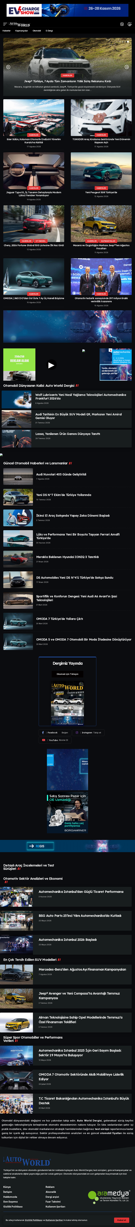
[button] (121, 1220)
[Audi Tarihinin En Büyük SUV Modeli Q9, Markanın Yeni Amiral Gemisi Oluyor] (16, 419)
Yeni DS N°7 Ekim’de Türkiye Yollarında (63, 495)
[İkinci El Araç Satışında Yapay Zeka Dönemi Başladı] (18, 518)
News (67, 75)
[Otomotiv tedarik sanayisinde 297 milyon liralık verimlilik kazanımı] (101, 276)
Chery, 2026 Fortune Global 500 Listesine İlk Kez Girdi (34, 245)
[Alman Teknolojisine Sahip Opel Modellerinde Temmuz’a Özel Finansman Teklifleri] (16, 1022)
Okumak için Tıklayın (67, 674)
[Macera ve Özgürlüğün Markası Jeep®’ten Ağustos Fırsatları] (101, 223)
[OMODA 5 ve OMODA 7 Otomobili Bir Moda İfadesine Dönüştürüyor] (18, 641)
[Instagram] (88, 732)
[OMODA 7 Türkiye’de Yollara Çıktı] (18, 621)
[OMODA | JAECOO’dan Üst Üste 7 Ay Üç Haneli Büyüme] (33, 276)
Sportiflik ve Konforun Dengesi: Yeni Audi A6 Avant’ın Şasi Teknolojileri (76, 598)
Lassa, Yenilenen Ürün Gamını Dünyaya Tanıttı (67, 434)
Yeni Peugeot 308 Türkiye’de (101, 192)
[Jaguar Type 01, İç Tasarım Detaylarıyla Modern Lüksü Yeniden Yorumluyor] (33, 170)
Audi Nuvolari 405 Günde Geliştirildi (61, 474)
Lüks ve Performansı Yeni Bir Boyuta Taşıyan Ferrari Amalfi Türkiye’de (78, 536)
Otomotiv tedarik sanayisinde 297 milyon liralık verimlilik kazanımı (101, 300)
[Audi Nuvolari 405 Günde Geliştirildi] (18, 476)
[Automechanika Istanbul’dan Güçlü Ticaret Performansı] (16, 897)
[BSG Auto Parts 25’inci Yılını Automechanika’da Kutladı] (16, 921)
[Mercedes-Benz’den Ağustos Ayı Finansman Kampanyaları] (16, 974)
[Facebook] (55, 732)
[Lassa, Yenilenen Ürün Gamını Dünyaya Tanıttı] (16, 438)
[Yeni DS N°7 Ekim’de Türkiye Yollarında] (18, 497)
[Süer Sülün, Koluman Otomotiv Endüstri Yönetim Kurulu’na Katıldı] (33, 117)
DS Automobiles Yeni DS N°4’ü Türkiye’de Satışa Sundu (74, 578)
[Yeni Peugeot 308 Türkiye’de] (101, 170)
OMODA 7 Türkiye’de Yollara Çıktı (59, 619)
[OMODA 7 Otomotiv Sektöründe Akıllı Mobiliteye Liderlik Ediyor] (16, 1080)
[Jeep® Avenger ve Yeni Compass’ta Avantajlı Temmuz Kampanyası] (16, 998)
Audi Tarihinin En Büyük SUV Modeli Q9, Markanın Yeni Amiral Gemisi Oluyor (78, 416)
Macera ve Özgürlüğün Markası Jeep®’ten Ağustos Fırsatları (101, 247)
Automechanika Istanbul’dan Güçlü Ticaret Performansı (81, 892)
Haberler (34, 135)
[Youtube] (55, 740)
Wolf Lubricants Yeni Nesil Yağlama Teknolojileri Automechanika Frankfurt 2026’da (80, 397)
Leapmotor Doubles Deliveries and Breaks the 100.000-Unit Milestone (67, 81)
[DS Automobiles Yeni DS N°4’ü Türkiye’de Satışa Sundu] (18, 579)
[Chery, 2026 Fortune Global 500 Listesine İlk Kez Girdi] (33, 223)
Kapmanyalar (108, 241)
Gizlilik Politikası (33, 1220)
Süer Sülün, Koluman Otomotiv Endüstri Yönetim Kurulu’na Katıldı (34, 141)
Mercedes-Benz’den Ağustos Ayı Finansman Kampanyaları (82, 969)
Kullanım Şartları (54, 1220)
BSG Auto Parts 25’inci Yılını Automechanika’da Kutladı (80, 916)
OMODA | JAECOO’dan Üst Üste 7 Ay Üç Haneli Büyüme (33, 298)
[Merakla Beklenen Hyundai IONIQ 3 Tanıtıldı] (18, 559)
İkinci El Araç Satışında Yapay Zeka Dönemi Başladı (72, 515)
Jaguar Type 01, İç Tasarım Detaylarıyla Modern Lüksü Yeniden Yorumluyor (33, 194)
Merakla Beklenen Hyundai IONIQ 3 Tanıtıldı (67, 557)
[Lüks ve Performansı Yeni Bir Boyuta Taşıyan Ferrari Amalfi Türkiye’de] (18, 538)
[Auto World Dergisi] (19, 24)
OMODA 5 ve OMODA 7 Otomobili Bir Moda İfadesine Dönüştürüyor (83, 639)
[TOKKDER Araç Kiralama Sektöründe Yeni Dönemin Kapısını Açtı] (101, 117)
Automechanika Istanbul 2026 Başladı (67, 939)
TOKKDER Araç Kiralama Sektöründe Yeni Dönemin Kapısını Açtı (101, 141)
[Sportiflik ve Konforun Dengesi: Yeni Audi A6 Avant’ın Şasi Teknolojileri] (18, 600)
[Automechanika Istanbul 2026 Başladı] (16, 945)
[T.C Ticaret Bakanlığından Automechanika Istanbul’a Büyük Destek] (16, 1104)
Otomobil (41, 241)
